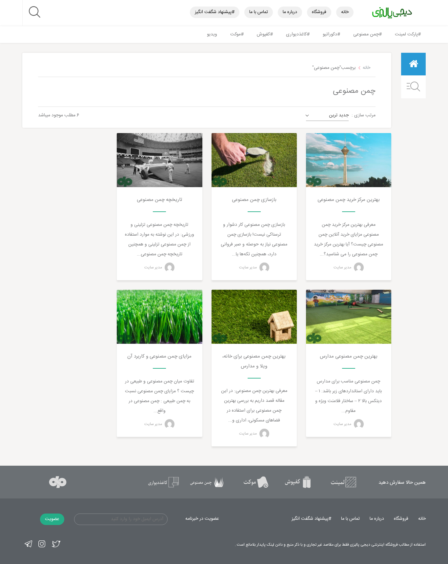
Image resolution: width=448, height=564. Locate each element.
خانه (345, 12)
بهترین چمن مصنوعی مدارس (348, 356)
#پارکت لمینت (408, 34)
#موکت (237, 34)
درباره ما (290, 12)
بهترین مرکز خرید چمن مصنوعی (348, 200)
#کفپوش (265, 34)
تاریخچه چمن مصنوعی (159, 200)
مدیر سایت (343, 267)
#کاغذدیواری (298, 34)
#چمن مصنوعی (367, 34)
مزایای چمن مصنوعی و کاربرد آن (159, 356)
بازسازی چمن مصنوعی (254, 200)
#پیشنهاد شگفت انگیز (214, 12)
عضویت (52, 519)
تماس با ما (258, 12)
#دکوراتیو (331, 34)
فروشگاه (319, 12)
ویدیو (212, 34)
